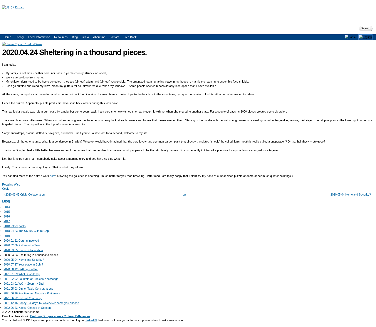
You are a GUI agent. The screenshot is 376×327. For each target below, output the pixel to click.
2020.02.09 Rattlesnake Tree (22, 245)
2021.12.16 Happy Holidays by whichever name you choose (41, 303)
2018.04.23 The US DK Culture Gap (26, 230)
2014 (7, 207)
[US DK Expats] (13, 7)
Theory (19, 37)
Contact (114, 37)
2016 (7, 216)
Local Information (39, 37)
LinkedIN (91, 320)
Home (7, 37)
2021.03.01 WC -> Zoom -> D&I (24, 283)
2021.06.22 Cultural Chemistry (23, 298)
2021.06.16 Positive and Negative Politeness (32, 293)
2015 (7, 211)
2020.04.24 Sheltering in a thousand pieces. (31, 255)
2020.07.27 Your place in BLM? (23, 264)
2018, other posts (15, 226)
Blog (75, 37)
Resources (61, 37)
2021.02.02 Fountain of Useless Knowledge (31, 279)
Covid (5, 188)
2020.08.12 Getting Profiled (21, 269)
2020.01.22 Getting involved (21, 240)
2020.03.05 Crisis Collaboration (23, 250)
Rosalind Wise (11, 184)
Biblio (85, 37)
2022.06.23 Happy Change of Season (27, 307)
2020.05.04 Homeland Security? (24, 259)
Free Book (130, 37)
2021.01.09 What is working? (22, 274)
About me (99, 37)
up (184, 194)
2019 (7, 235)
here (52, 176)
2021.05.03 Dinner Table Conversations (28, 288)
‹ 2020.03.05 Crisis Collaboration (24, 194)
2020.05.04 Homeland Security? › (352, 194)
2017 (7, 221)
